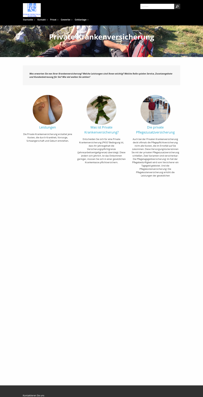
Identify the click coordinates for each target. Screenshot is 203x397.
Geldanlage (80, 19)
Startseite (28, 19)
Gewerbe (65, 19)
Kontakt (41, 19)
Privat (53, 19)
